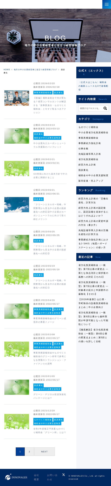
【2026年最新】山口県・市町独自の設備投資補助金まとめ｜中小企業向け (93, 303)
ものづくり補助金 (43, 420)
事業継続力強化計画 (89, 143)
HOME (7, 70)
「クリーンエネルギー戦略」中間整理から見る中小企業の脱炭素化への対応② (49, 249)
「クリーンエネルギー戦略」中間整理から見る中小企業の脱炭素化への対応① (49, 284)
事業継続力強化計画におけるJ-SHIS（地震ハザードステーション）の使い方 (93, 243)
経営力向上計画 (87, 164)
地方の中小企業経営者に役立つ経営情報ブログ (35, 70)
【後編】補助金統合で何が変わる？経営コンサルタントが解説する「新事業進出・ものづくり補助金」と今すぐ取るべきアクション (49, 105)
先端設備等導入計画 (89, 154)
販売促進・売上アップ (90, 180)
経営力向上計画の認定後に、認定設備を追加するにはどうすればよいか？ (93, 212)
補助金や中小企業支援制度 (47, 138)
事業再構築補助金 (43, 92)
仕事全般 (83, 148)
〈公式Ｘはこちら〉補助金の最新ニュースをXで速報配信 (93, 86)
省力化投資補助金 (88, 159)
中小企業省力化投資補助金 (93, 132)
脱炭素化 (58, 92)
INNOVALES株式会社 (14, 4)
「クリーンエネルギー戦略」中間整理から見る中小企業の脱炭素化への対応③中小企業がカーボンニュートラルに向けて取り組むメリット (49, 211)
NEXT (44, 451)
